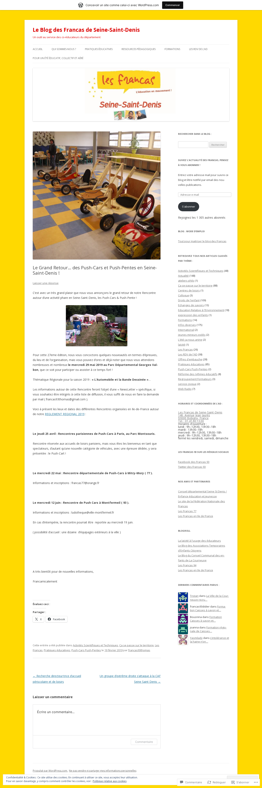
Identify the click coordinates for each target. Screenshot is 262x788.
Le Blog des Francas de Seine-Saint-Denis (86, 29)
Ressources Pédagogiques (139, 49)
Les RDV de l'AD (187, 354)
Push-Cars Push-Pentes (86, 650)
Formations (172, 49)
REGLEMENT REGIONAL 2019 (65, 414)
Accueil (38, 49)
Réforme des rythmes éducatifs (197, 374)
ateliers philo (186, 280)
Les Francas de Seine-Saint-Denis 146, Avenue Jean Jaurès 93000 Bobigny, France (200, 415)
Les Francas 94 (187, 565)
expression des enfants (193, 315)
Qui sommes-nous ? (64, 49)
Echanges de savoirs (191, 305)
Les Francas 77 (187, 511)
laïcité (181, 344)
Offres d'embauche (190, 359)
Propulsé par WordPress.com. (50, 770)
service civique (187, 384)
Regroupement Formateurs (195, 379)
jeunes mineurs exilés (192, 335)
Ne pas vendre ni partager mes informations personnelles (102, 770)
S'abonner (188, 206)
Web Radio (185, 389)
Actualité (183, 276)
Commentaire (144, 741)
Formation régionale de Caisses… (208, 629)
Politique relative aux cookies (109, 781)
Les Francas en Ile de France (195, 516)
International (186, 330)
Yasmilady (196, 638)
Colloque (183, 295)
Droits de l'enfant (189, 300)
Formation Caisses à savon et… (208, 608)
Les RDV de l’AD (198, 49)
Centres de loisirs (189, 290)
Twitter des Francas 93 (192, 467)
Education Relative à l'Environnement (201, 310)
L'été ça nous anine (190, 339)
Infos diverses (187, 325)
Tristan (194, 596)
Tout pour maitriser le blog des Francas (202, 241)
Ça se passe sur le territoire (136, 645)
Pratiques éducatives (99, 49)
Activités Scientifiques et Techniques (95, 645)
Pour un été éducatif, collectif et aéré (58, 58)
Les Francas (185, 349)
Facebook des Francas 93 (193, 462)
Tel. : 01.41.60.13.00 (191, 421)
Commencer (172, 5)
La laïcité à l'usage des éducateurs (199, 540)
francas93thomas (139, 650)
